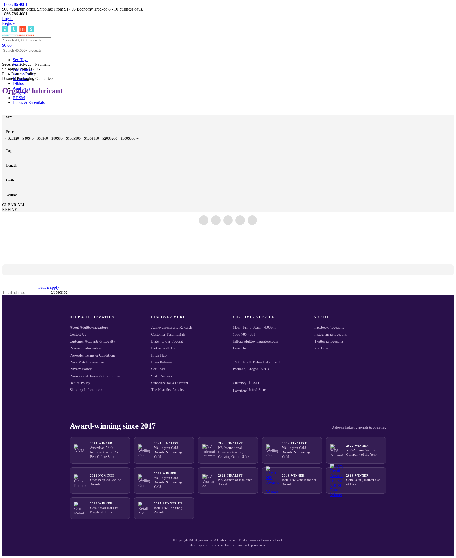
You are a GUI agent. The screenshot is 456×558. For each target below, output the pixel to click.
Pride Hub (159, 355)
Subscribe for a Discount (169, 383)
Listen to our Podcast (167, 341)
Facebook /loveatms (329, 327)
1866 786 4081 (14, 4)
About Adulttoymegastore (89, 327)
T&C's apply (48, 287)
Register (9, 23)
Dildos (18, 83)
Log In (7, 18)
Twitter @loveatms (328, 341)
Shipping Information (86, 390)
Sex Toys (20, 59)
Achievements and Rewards (171, 327)
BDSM (19, 97)
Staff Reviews (161, 376)
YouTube (321, 348)
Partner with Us (163, 348)
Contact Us (78, 334)
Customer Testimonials (168, 334)
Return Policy (80, 383)
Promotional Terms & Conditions (95, 376)
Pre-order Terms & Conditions (92, 355)
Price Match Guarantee (87, 362)
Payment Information (86, 348)
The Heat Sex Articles (167, 390)
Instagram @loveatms (330, 334)
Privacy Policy (81, 369)
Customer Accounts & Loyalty (92, 341)
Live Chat (240, 348)
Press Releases (161, 362)
